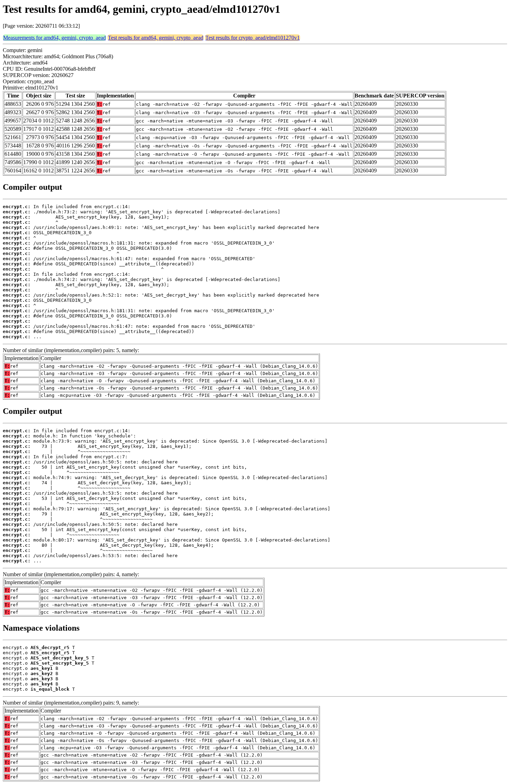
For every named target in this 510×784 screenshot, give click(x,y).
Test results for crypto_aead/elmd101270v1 (252, 38)
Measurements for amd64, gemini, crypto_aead (54, 38)
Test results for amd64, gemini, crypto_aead (155, 38)
